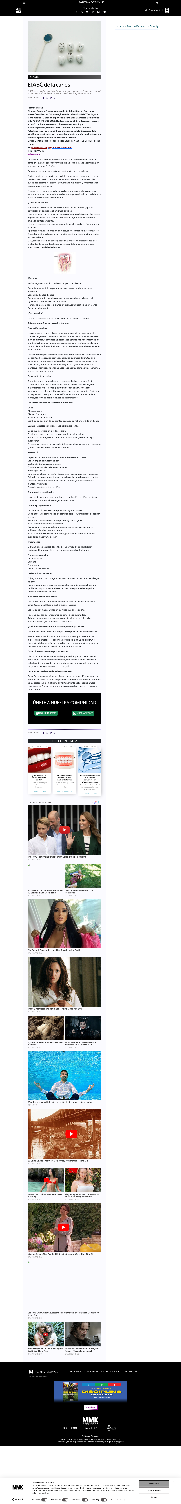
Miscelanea (90, 746)
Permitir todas (154, 1483)
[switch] (65, 1499)
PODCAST (74, 1372)
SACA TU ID (123, 1372)
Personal (34, 77)
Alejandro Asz (39, 746)
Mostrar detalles (117, 1500)
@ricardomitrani (39, 147)
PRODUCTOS (111, 1372)
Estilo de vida (64, 746)
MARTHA (91, 1372)
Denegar (154, 1497)
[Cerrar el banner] (173, 1481)
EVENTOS (100, 1372)
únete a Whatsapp (84, 713)
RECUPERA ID (135, 1372)
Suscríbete (90, 1407)
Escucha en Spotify (47, 713)
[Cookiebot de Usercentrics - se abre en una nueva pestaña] (18, 1499)
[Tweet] (47, 97)
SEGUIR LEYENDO (39, 791)
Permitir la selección (154, 1490)
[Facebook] (43, 97)
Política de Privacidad (90, 1436)
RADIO (83, 1372)
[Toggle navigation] (24, 3)
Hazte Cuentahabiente (153, 10)
